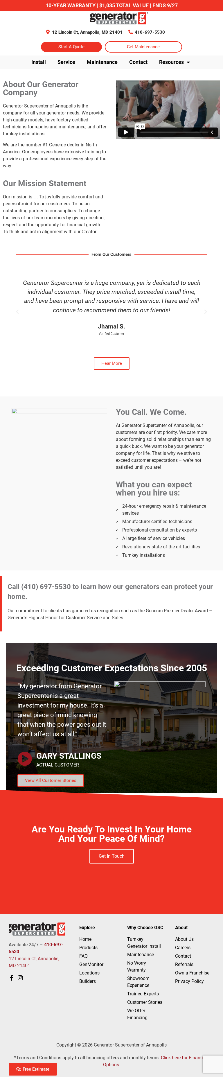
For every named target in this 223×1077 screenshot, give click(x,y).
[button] (17, 312)
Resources (171, 62)
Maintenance (102, 62)
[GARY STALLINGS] (24, 758)
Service (66, 62)
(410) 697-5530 (46, 587)
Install (38, 62)
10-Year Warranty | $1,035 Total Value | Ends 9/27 (112, 5)
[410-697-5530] (130, 32)
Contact (138, 62)
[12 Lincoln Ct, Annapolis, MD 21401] (48, 32)
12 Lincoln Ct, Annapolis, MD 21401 (87, 32)
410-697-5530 (150, 32)
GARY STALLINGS (68, 756)
